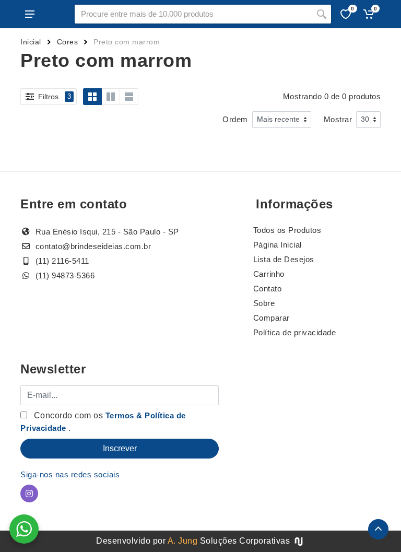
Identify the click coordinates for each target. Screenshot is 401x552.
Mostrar (338, 119)
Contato (267, 288)
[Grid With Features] (110, 96)
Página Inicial (277, 244)
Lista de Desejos (283, 259)
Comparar (271, 317)
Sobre (264, 303)
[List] (129, 96)
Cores (67, 42)
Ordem (235, 119)
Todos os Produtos (287, 230)
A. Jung (183, 540)
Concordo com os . (103, 421)
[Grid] (92, 96)
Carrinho (269, 273)
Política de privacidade (294, 332)
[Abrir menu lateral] (29, 14)
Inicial (30, 42)
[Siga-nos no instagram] (29, 493)
